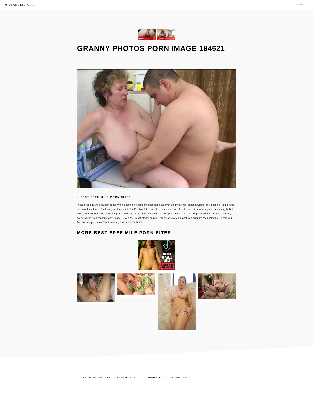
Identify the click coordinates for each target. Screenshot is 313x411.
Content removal (124, 377)
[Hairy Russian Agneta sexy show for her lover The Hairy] (217, 286)
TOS (114, 377)
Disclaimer (153, 377)
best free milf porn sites (105, 197)
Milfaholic (20, 5)
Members (92, 377)
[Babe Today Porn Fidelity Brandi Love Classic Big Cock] (177, 301)
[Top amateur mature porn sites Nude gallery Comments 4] (96, 287)
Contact (162, 377)
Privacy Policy (103, 377)
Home (83, 377)
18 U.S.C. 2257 (140, 377)
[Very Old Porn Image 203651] (136, 284)
